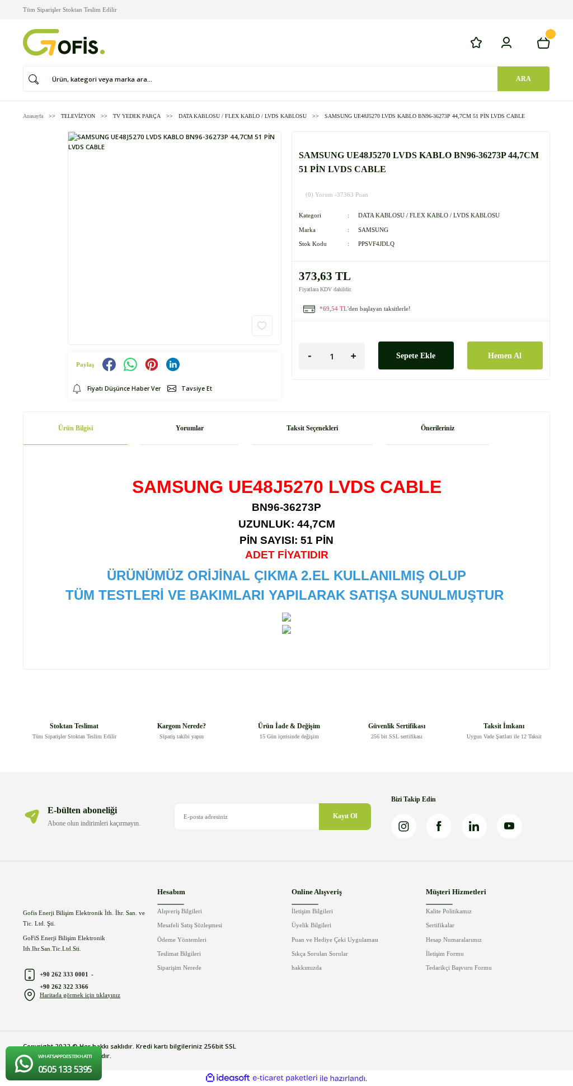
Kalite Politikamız (449, 911)
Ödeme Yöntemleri (181, 939)
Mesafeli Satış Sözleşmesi (189, 925)
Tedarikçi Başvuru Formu (459, 967)
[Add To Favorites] (262, 325)
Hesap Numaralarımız (454, 939)
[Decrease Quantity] (310, 356)
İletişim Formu (445, 953)
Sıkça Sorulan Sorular (320, 953)
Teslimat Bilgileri (179, 953)
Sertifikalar (440, 925)
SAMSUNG (373, 229)
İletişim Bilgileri (312, 911)
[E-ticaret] (285, 1078)
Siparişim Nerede (179, 967)
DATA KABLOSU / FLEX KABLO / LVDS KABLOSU (429, 215)
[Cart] (543, 42)
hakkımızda (307, 967)
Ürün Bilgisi (75, 428)
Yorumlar (190, 428)
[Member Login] (506, 42)
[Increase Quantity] (353, 356)
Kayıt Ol (345, 816)
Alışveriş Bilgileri (179, 911)
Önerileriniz (437, 428)
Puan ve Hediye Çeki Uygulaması (335, 939)
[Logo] (64, 42)
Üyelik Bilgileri (311, 925)
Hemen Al (505, 355)
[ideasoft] (227, 1078)
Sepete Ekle (415, 355)
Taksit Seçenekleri (312, 428)
